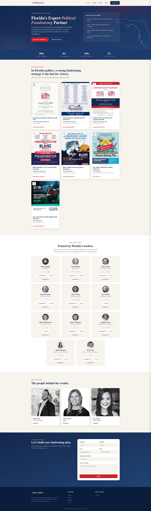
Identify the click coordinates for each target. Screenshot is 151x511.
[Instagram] (48, 272)
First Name (82, 442)
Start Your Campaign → (40, 39)
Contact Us (115, 3)
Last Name (101, 442)
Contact (97, 495)
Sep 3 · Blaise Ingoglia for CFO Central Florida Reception (102, 36)
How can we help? (84, 463)
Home (88, 3)
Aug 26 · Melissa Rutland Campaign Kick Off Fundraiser (102, 25)
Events (94, 3)
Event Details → (97, 176)
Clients (101, 3)
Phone (100, 449)
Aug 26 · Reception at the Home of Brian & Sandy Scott (102, 19)
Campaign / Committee (85, 456)
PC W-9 (51, 275)
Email (81, 449)
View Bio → (36, 423)
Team (106, 3)
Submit (99, 476)
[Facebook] (42, 272)
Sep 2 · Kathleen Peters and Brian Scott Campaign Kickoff (102, 31)
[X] (45, 272)
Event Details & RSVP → (39, 127)
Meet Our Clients (56, 39)
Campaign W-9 (42, 275)
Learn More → (45, 279)
